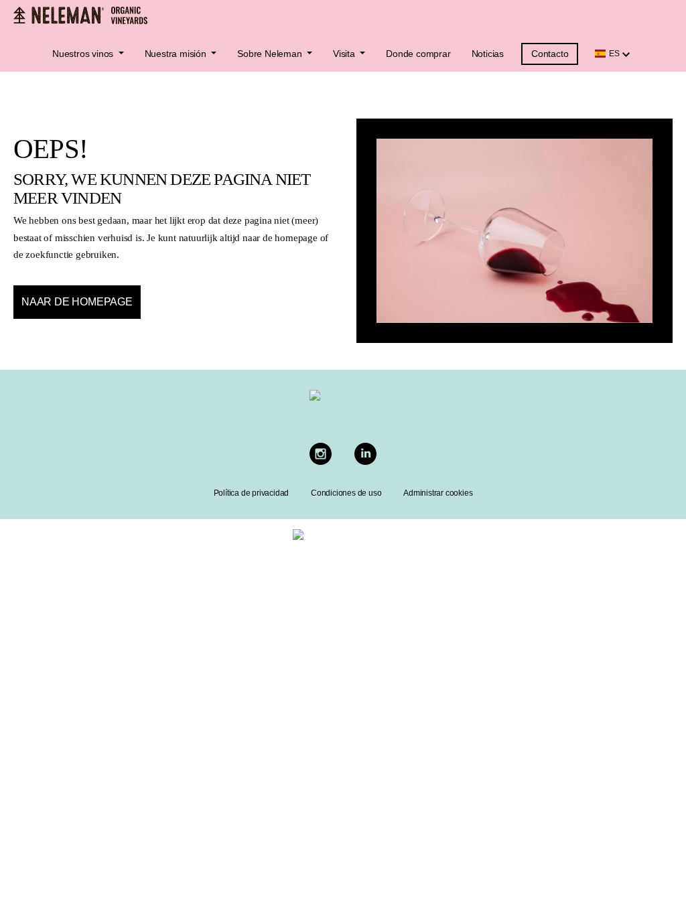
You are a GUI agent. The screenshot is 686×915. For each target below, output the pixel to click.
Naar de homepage (77, 301)
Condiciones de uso (346, 493)
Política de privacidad (251, 493)
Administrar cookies (437, 493)
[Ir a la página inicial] (80, 15)
